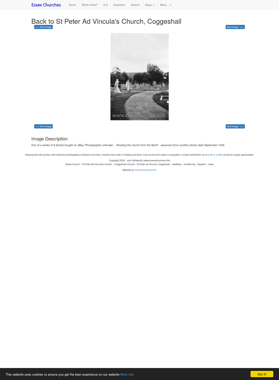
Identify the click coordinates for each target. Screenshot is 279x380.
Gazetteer (119, 5)
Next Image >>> (235, 26)
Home (72, 5)
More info (127, 374)
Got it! (262, 374)
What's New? (90, 5)
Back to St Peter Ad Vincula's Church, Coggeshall (106, 21)
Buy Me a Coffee (214, 154)
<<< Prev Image (43, 26)
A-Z (105, 5)
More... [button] (164, 5)
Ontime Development (145, 169)
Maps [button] (149, 5)
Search (135, 5)
